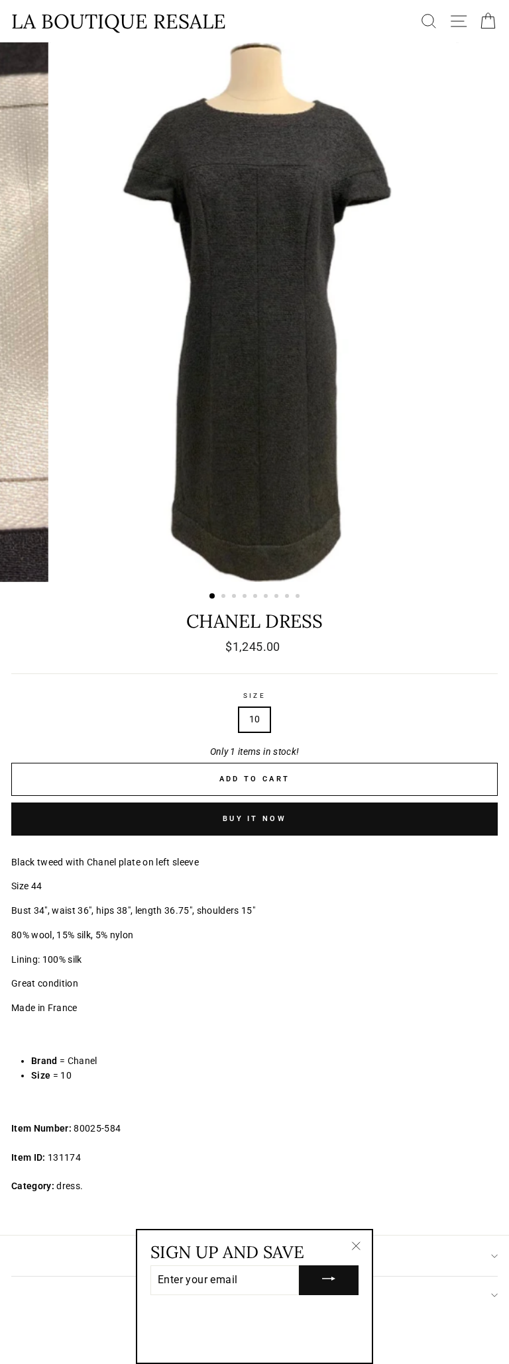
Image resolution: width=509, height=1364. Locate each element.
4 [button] (246, 597)
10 (254, 719)
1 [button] (212, 596)
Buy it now (254, 818)
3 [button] (235, 597)
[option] (255, 312)
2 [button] (224, 597)
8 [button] (288, 597)
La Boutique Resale (118, 21)
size (254, 695)
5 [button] (256, 597)
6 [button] (267, 597)
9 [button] (299, 597)
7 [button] (277, 597)
